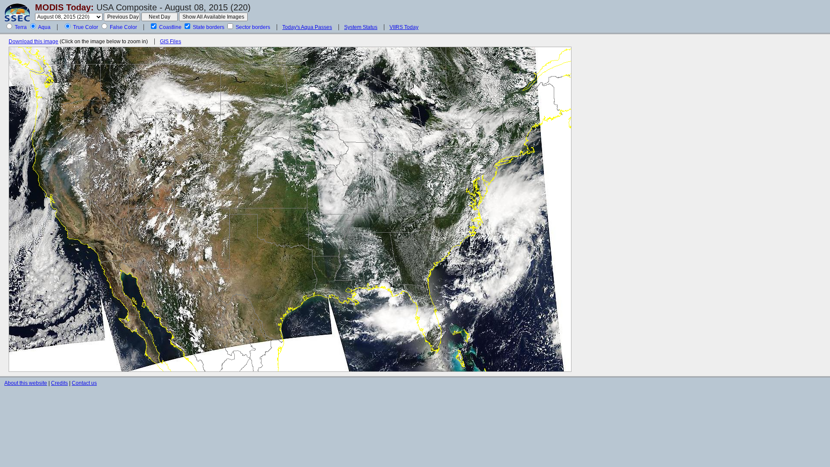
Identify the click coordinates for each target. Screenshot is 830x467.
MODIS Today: (64, 7)
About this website (25, 383)
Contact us (84, 383)
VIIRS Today (403, 27)
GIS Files (170, 41)
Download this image (33, 41)
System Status (360, 27)
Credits (59, 383)
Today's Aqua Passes (307, 27)
